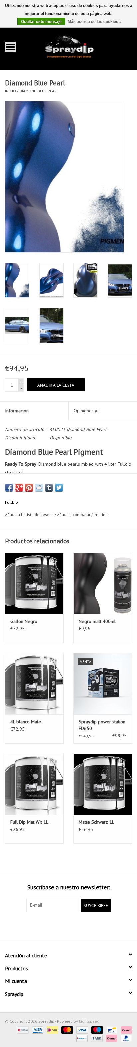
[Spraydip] (78, 46)
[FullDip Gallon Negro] (34, 583)
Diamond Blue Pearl (39, 90)
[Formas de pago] (22, 1029)
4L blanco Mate (25, 722)
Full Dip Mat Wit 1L (29, 822)
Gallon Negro (23, 621)
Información (17, 411)
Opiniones (87, 411)
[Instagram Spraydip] (74, 925)
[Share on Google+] (19, 488)
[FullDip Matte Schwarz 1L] (102, 784)
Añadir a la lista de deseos (29, 514)
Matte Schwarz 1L (96, 822)
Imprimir (101, 514)
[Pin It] (29, 488)
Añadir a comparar (74, 514)
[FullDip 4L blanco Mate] (34, 683)
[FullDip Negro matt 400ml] (102, 583)
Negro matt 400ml (97, 621)
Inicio (10, 90)
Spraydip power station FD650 (102, 725)
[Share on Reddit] (39, 488)
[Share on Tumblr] (49, 488)
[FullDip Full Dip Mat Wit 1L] (34, 784)
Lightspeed (89, 1021)
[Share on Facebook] (9, 488)
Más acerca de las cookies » (95, 21)
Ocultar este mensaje (41, 21)
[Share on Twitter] (59, 488)
